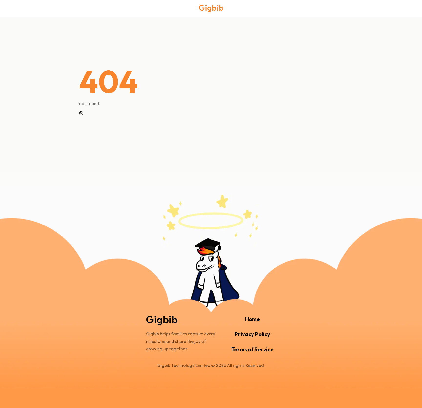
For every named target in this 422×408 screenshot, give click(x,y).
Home (252, 319)
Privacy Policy (252, 334)
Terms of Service (252, 349)
